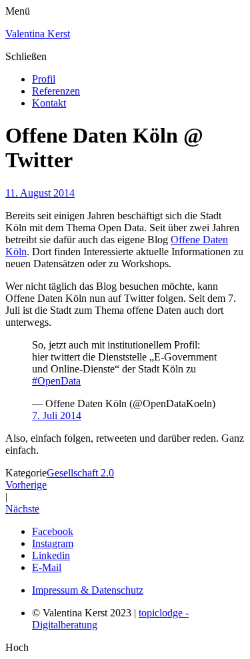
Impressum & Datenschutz (87, 590)
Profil (43, 79)
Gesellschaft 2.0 (80, 472)
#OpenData (56, 380)
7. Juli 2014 (56, 415)
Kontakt (49, 103)
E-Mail (46, 567)
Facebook (52, 531)
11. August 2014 (40, 193)
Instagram (52, 543)
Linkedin (51, 555)
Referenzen (56, 91)
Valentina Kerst (37, 33)
